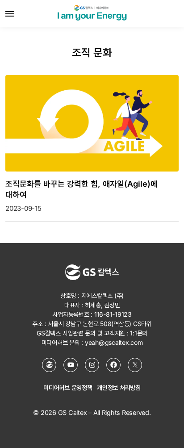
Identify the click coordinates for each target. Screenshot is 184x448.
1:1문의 (138, 333)
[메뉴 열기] (9, 13)
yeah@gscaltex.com (114, 342)
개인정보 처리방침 (119, 387)
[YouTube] (70, 365)
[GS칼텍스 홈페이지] (49, 365)
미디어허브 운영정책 (67, 387)
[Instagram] (92, 365)
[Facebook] (113, 365)
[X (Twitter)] (135, 365)
